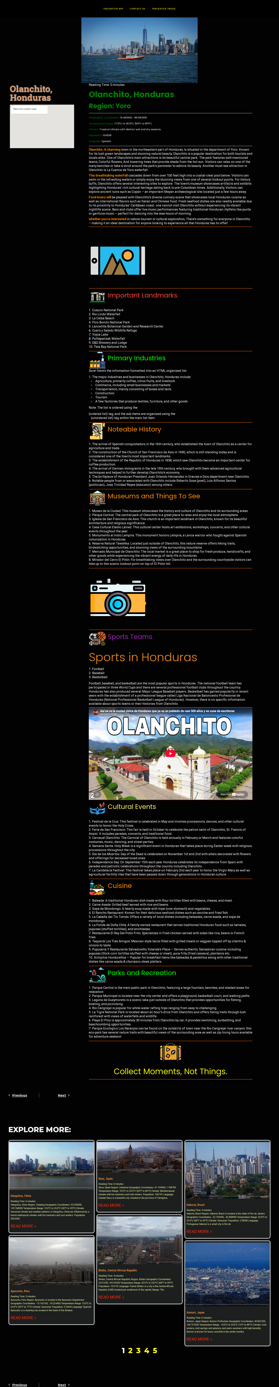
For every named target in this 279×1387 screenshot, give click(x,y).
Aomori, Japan (195, 1312)
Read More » (23, 1226)
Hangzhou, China (21, 1196)
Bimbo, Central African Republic (118, 1270)
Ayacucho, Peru (20, 1291)
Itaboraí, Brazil (195, 1205)
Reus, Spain (106, 1178)
